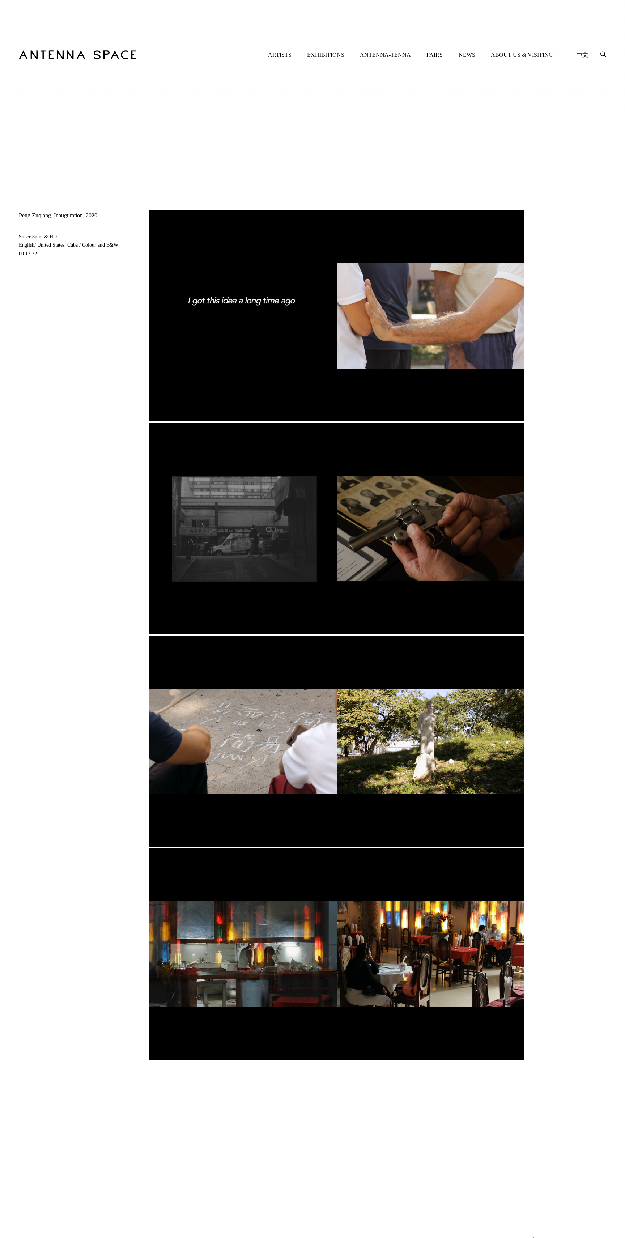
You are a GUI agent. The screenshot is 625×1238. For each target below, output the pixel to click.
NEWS (467, 55)
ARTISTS (280, 55)
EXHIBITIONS (325, 55)
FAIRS (434, 55)
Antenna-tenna (385, 55)
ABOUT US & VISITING (522, 55)
